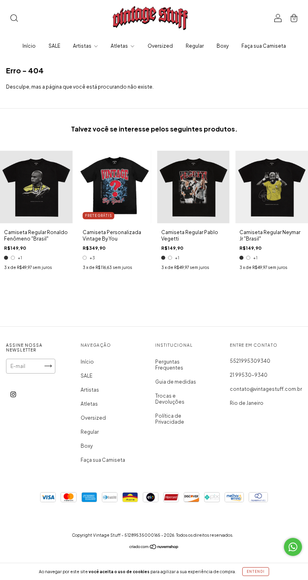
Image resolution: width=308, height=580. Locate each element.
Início (29, 46)
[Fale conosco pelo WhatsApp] (293, 547)
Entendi (256, 572)
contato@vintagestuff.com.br (266, 389)
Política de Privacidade (169, 419)
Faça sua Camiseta (263, 46)
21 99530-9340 (248, 375)
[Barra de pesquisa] (14, 19)
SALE (54, 46)
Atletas (120, 46)
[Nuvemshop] (154, 548)
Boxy (223, 46)
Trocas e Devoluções (169, 399)
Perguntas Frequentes (169, 365)
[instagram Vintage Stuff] (13, 394)
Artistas (82, 46)
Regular (195, 46)
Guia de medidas (175, 382)
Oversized (160, 46)
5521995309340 (250, 361)
